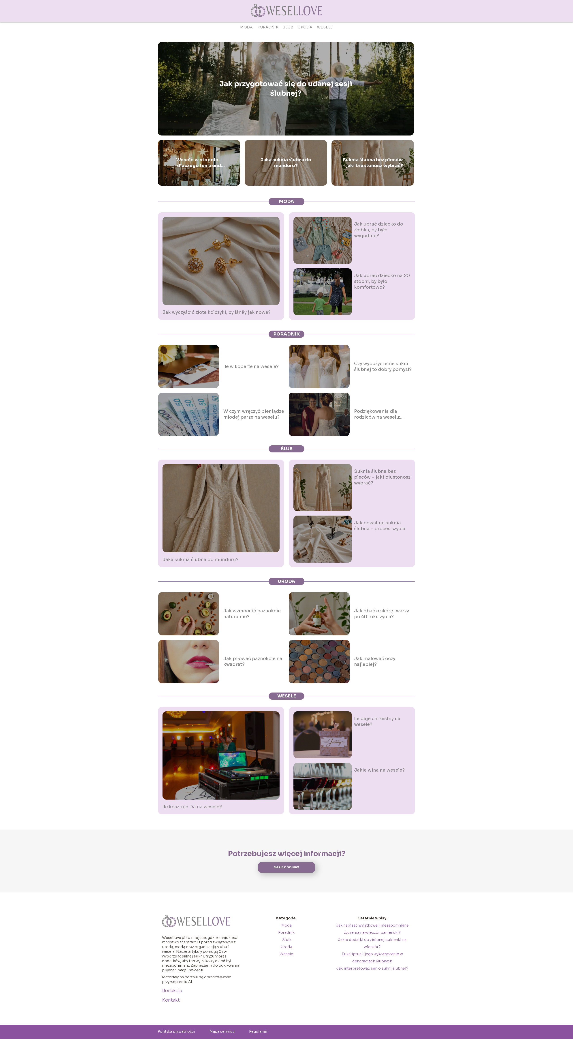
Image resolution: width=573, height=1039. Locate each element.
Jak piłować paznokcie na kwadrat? (252, 661)
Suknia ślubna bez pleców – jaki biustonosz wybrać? (372, 162)
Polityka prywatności (176, 1031)
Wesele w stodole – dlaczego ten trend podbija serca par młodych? (199, 163)
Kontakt (171, 1000)
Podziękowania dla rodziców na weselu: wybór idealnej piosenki (381, 414)
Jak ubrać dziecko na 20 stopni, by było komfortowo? (382, 281)
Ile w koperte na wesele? (251, 366)
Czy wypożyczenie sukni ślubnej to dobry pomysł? (383, 366)
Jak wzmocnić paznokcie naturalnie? (252, 614)
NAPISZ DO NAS (286, 867)
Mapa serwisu (222, 1031)
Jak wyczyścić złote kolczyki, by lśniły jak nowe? (216, 312)
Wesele (325, 27)
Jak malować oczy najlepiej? (374, 661)
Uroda (305, 27)
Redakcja (172, 991)
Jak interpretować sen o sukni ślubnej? (372, 968)
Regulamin (258, 1031)
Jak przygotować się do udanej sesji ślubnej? (285, 89)
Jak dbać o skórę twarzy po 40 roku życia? (381, 614)
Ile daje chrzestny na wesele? (377, 721)
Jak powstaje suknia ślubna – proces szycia (379, 525)
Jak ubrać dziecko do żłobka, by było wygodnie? (378, 230)
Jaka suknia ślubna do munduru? (286, 162)
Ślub (288, 27)
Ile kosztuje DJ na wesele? (192, 807)
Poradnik (267, 27)
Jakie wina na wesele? (379, 770)
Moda (246, 27)
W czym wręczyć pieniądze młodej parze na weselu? (253, 414)
